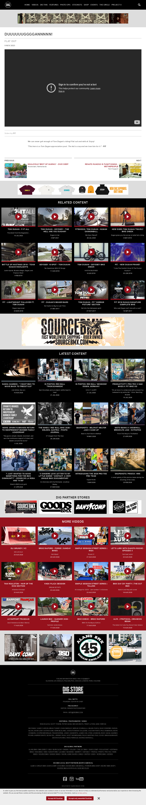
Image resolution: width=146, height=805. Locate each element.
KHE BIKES (39, 752)
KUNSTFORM (53, 752)
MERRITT (78, 752)
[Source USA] (21, 507)
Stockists (77, 5)
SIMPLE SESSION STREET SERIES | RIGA (91, 549)
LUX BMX (62, 752)
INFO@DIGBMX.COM (75, 712)
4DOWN (110, 754)
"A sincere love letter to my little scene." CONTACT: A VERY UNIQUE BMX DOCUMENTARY (55, 476)
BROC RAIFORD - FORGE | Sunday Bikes (55, 549)
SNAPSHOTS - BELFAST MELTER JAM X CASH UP (91, 429)
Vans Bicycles (83, 768)
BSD (50, 749)
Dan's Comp (51, 766)
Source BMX (62, 768)
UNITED (87, 754)
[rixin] (73, 18)
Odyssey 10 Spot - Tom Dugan (54, 264)
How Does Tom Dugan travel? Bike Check (127, 230)
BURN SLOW (57, 749)
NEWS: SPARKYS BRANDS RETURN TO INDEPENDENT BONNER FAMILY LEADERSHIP (18, 430)
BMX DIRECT (42, 749)
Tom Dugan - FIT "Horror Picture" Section (91, 303)
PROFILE (94, 752)
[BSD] (55, 647)
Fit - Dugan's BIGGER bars (55, 302)
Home (27, 5)
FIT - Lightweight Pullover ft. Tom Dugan (18, 303)
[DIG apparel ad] (73, 189)
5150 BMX (61, 766)
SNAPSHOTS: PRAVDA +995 (127, 474)
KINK (45, 752)
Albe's (32, 766)
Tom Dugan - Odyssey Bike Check (91, 265)
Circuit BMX (41, 766)
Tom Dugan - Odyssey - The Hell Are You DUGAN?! (55, 230)
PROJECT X (116, 5)
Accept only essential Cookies (80, 798)
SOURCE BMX (43, 754)
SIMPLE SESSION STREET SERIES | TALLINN (91, 585)
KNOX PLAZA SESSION (54, 584)
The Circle (104, 5)
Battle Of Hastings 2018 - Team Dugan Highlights (18, 265)
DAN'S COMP (93, 749)
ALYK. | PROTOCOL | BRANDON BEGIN (127, 620)
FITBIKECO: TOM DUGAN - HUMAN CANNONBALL (91, 230)
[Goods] (55, 507)
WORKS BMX (101, 754)
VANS (93, 754)
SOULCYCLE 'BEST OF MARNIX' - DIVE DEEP (48, 164)
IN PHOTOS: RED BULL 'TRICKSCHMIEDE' (54, 385)
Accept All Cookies (55, 798)
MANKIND (70, 752)
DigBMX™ (86, 679)
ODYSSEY (86, 752)
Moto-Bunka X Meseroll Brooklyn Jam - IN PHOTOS (127, 429)
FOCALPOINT (104, 749)
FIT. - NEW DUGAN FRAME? (127, 264)
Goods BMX (70, 766)
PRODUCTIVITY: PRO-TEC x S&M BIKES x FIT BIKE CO (127, 385)
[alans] (90, 647)
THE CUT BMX (82, 749)
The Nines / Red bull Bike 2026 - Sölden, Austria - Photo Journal (55, 430)
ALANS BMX (33, 749)
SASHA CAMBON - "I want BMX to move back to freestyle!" (18, 385)
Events (94, 5)
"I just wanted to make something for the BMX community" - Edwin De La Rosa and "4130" (18, 477)
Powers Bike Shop (92, 766)
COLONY (73, 749)
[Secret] (125, 507)
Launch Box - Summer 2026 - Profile (54, 620)
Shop (86, 5)
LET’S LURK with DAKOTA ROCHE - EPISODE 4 (127, 549)
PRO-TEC (108, 752)
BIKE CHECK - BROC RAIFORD (91, 619)
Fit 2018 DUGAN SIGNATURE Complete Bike (127, 303)
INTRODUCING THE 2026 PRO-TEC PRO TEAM (91, 475)
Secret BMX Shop (108, 766)
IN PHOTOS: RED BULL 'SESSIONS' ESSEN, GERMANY (91, 385)
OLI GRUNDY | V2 (18, 548)
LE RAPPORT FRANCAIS (18, 619)
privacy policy (82, 793)
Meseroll (80, 766)
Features (53, 5)
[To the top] (73, 672)
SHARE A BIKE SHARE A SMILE (72, 754)
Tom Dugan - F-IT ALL (18, 229)
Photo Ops (65, 5)
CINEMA (66, 749)
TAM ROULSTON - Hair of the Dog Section (18, 585)
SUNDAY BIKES (55, 754)
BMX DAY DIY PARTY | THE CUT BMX (127, 585)
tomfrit (73, 786)
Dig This (44, 5)
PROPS (101, 752)
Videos (35, 5)
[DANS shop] (90, 507)
